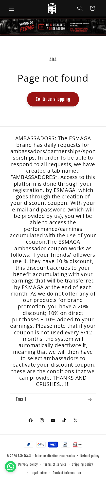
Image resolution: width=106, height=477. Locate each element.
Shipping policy (82, 464)
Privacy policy (28, 464)
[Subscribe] (89, 399)
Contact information (67, 473)
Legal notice (39, 473)
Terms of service (55, 464)
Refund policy (89, 456)
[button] (11, 8)
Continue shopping (53, 99)
